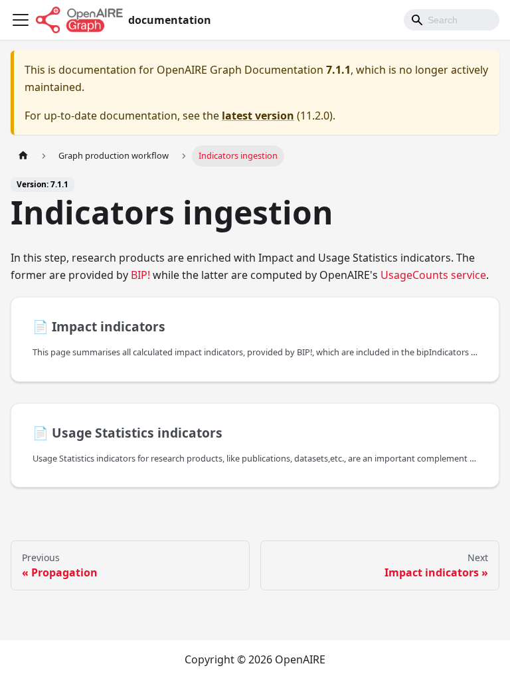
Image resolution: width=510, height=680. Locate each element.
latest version (258, 115)
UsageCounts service (433, 275)
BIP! (140, 275)
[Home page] (23, 155)
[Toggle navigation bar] (21, 20)
